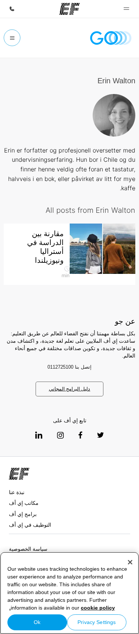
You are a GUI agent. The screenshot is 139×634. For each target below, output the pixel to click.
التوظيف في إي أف (30, 525)
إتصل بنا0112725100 (69, 367)
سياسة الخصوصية (28, 549)
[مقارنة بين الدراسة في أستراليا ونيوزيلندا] (103, 249)
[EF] (69, 9)
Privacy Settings (96, 622)
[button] (126, 9)
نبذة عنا (16, 492)
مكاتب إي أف (24, 503)
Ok (37, 622)
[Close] (130, 562)
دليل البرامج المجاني (69, 389)
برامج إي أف (23, 514)
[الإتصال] (12, 9)
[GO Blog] (111, 38)
